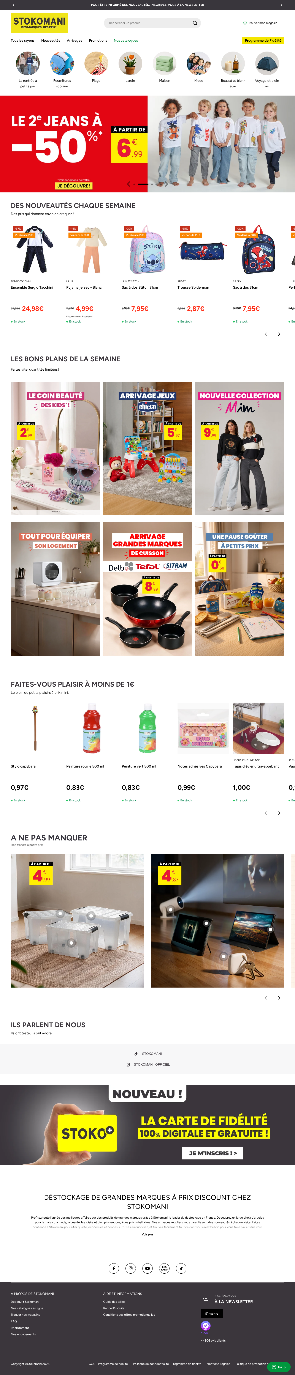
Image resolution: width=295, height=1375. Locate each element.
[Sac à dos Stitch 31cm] (147, 249)
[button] (13, 5)
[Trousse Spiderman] (203, 249)
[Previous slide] (129, 184)
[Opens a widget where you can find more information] (279, 1367)
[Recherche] (195, 23)
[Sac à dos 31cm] (258, 249)
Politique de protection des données (259, 1364)
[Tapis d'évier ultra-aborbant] (258, 728)
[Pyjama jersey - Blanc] (91, 249)
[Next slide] (166, 184)
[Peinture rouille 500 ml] (91, 728)
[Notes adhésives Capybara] (203, 728)
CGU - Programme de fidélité (108, 1364)
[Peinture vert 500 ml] (147, 728)
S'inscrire (211, 1313)
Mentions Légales (218, 1364)
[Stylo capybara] (36, 728)
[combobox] (152, 23)
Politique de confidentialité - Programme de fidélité (167, 1364)
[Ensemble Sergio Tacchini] (36, 249)
